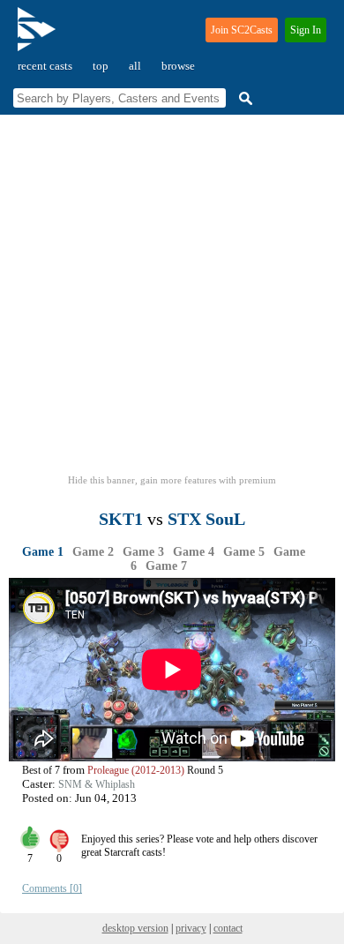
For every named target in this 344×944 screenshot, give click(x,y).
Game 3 (143, 551)
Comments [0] (52, 888)
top (100, 65)
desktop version (135, 928)
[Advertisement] (172, 300)
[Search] (243, 98)
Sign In (305, 30)
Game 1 (43, 551)
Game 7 (166, 566)
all (135, 65)
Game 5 (244, 551)
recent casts (45, 65)
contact (228, 928)
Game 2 (93, 551)
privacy (191, 928)
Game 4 (193, 551)
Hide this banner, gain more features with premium (172, 480)
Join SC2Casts (242, 30)
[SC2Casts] (38, 36)
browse (178, 65)
